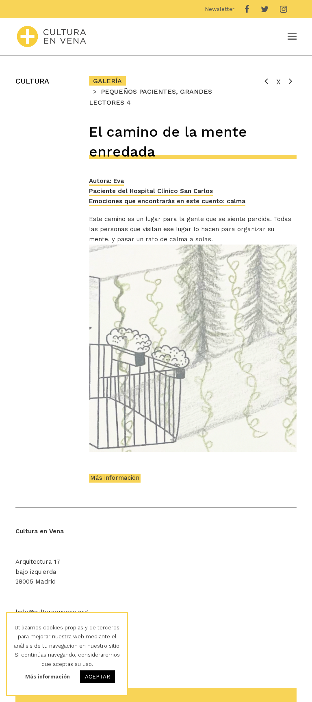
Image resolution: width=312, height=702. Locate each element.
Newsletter (219, 9)
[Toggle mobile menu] (292, 36)
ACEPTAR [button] (97, 677)
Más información (114, 477)
